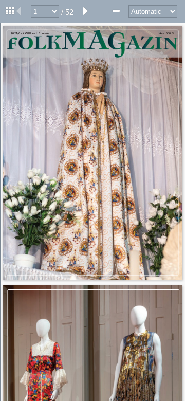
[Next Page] (86, 11)
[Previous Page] (18, 11)
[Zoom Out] (116, 11)
